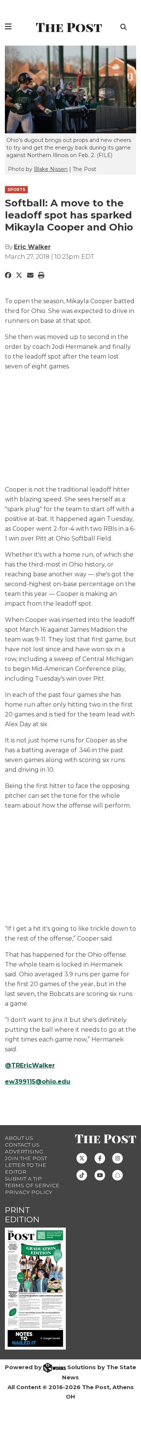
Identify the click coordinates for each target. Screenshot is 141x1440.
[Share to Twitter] (19, 275)
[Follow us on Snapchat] (117, 1174)
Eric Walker (32, 246)
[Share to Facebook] (8, 275)
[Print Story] (41, 275)
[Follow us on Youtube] (99, 1174)
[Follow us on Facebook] (99, 1157)
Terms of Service (32, 1185)
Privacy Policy (28, 1192)
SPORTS (16, 189)
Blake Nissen (51, 169)
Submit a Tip (23, 1178)
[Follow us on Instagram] (117, 1157)
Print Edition (22, 1215)
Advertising (24, 1151)
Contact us (22, 1144)
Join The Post (26, 1158)
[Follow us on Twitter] (81, 1157)
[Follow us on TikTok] (81, 1174)
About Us (19, 1138)
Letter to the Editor (25, 1168)
